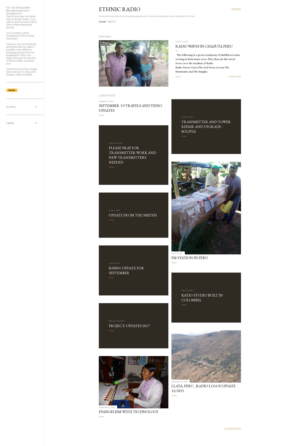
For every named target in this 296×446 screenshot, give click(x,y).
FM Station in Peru (189, 257)
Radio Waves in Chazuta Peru (203, 46)
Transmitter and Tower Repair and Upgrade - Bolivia (206, 126)
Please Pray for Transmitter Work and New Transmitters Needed (132, 155)
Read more (235, 76)
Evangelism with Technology (128, 411)
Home (102, 21)
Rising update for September (126, 270)
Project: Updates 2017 (129, 325)
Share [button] (178, 76)
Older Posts (232, 428)
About (112, 21)
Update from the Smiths (133, 215)
